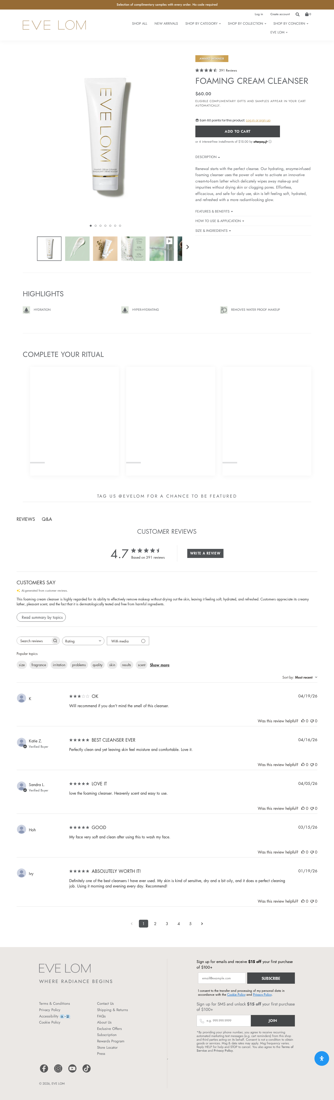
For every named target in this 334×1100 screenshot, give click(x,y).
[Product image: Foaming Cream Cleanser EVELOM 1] (49, 248)
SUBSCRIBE (271, 978)
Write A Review (205, 553)
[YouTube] (72, 1072)
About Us (104, 1022)
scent (141, 664)
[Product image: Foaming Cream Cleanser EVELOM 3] (105, 248)
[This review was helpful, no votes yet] (303, 721)
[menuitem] (203, 23)
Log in (259, 14)
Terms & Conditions (54, 1003)
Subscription (107, 1034)
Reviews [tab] (26, 519)
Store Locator (107, 1047)
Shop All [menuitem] (139, 23)
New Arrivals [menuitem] (166, 23)
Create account (280, 14)
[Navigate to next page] (202, 924)
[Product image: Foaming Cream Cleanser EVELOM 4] (133, 248)
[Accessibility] (65, 1016)
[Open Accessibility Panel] (321, 1058)
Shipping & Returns (112, 1010)
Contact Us (105, 1003)
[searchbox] (34, 640)
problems (79, 664)
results (126, 664)
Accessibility (48, 1016)
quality (97, 664)
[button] (91, 226)
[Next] (187, 247)
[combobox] (83, 641)
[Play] (105, 143)
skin (112, 664)
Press (101, 1053)
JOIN (273, 1020)
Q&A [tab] (47, 519)
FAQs (101, 1016)
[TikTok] (86, 1072)
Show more (159, 665)
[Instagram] (58, 1072)
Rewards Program (110, 1041)
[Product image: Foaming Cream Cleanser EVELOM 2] (77, 248)
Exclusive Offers (109, 1028)
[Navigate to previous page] (131, 924)
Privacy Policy (49, 1010)
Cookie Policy (49, 1022)
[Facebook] (44, 1072)
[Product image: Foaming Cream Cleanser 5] (161, 248)
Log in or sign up (258, 120)
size (22, 664)
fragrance (39, 664)
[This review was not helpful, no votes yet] (312, 721)
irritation (59, 664)
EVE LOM (58, 1083)
